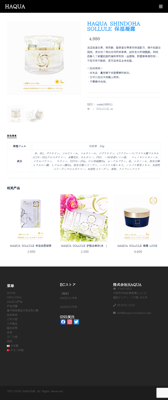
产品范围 (12, 306)
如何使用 (12, 315)
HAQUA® (16, 6)
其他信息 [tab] (12, 136)
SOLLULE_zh (104, 108)
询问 (9, 341)
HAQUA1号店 (68, 298)
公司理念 (12, 323)
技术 (9, 332)
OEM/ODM (14, 297)
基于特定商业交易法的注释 (22, 310)
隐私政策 (12, 328)
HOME (11, 293)
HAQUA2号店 (68, 306)
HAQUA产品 (14, 301)
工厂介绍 (12, 337)
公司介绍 (12, 319)
